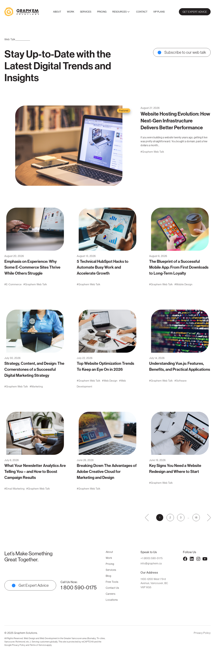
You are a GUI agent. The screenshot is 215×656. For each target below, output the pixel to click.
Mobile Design (184, 284)
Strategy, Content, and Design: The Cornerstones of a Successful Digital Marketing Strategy (34, 369)
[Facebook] (185, 559)
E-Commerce (14, 284)
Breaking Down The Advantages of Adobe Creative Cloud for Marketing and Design (107, 471)
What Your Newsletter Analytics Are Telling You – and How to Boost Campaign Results (35, 471)
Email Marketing (15, 488)
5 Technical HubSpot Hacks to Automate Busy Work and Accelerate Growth (102, 267)
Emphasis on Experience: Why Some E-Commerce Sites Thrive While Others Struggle (32, 267)
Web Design (110, 380)
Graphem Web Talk (153, 151)
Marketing (37, 386)
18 (197, 516)
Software (181, 380)
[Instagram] (198, 559)
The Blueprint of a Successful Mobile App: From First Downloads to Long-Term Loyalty (178, 267)
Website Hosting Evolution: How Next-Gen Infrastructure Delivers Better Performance (175, 121)
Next (207, 517)
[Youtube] (205, 559)
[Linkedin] (192, 559)
